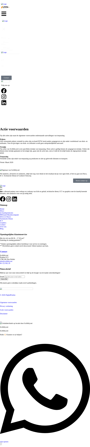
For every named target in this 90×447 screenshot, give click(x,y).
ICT (1, 221)
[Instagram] (8, 199)
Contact (2, 225)
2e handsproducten (6, 213)
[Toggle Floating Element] (1, 444)
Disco (2, 211)
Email (2, 277)
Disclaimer (3, 314)
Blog (1, 229)
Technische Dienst (6, 219)
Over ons (3, 227)
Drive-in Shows (5, 217)
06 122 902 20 (5, 263)
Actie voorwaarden (6, 310)
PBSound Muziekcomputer (9, 215)
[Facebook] (2, 199)
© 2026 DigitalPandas (7, 295)
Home (2, 209)
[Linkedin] (14, 199)
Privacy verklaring (6, 306)
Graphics (3, 223)
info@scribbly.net (6, 261)
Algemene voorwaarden (8, 302)
